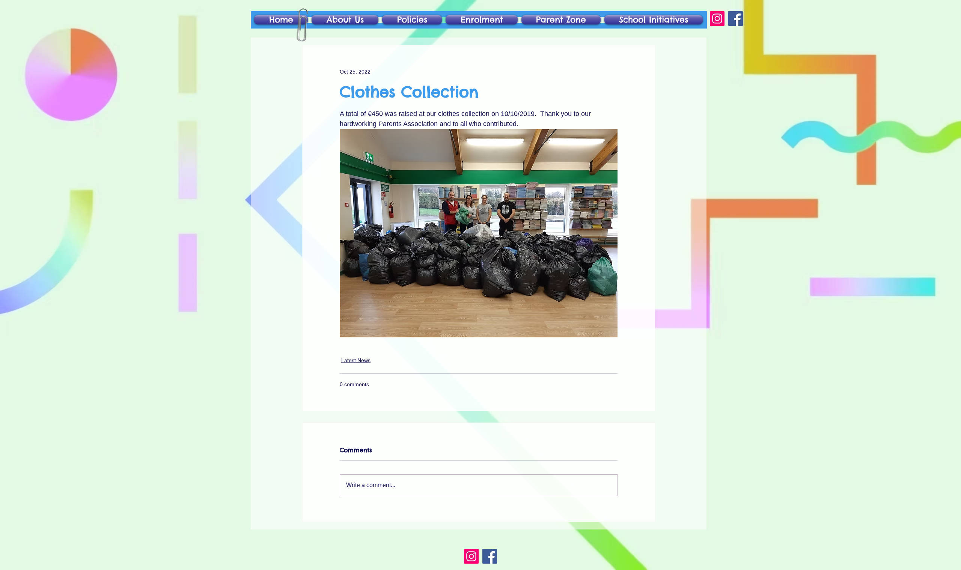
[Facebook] (735, 18)
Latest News (356, 360)
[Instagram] (717, 18)
